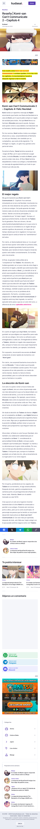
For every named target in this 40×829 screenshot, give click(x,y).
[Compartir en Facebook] (4, 530)
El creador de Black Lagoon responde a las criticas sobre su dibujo (23, 542)
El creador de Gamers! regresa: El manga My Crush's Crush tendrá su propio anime (22, 806)
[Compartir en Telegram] (20, 530)
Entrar (32, 3)
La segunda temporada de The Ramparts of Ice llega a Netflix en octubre (12, 584)
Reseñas (5, 9)
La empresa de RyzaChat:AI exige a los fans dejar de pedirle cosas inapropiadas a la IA (23, 552)
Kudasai (4, 24)
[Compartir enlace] (36, 530)
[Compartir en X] (12, 530)
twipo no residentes (24, 816)
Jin (17, 587)
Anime (4, 580)
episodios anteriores (23, 304)
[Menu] (4, 3)
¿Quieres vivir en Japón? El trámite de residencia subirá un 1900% (23, 789)
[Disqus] (20, 624)
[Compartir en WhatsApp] (28, 530)
